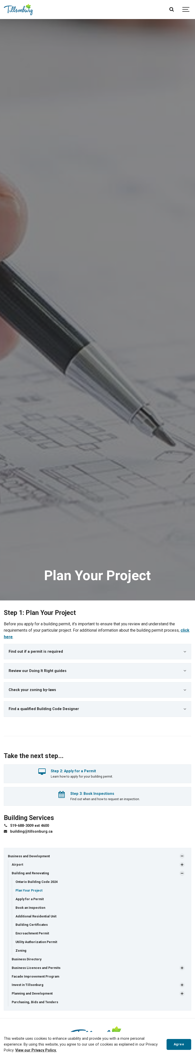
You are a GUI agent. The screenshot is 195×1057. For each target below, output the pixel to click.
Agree (179, 1044)
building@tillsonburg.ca (31, 831)
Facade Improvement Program (35, 976)
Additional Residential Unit (35, 916)
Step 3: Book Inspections (92, 794)
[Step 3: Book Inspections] (61, 795)
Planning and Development (32, 993)
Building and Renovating (30, 873)
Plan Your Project (28, 890)
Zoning (20, 950)
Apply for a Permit (29, 899)
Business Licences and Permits (36, 968)
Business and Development (29, 856)
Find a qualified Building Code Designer (44, 709)
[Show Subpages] (182, 856)
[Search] (171, 9)
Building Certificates (31, 925)
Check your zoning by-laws (32, 690)
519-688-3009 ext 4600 (29, 826)
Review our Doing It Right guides (38, 671)
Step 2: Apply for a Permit (73, 771)
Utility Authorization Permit (36, 942)
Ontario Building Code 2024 (36, 882)
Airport (17, 864)
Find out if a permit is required (36, 651)
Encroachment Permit (32, 933)
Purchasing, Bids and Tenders (35, 1002)
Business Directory (26, 959)
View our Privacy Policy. (36, 1050)
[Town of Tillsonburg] (18, 9)
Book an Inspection (30, 908)
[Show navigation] (186, 9)
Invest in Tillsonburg (27, 985)
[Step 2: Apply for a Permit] (42, 772)
